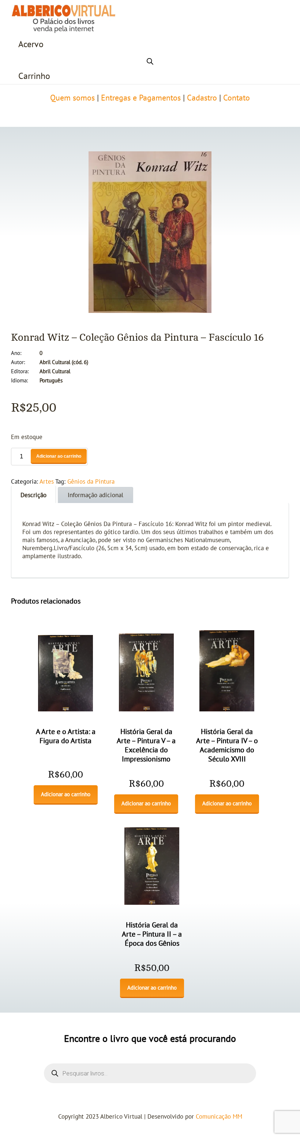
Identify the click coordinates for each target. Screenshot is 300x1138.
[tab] (33, 494)
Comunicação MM (219, 1116)
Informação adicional (95, 495)
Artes (47, 481)
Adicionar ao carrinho (58, 456)
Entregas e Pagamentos (141, 98)
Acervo (31, 44)
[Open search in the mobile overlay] (150, 60)
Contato (236, 98)
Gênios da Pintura (91, 481)
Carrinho (34, 76)
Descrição (33, 495)
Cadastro (202, 98)
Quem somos (72, 98)
